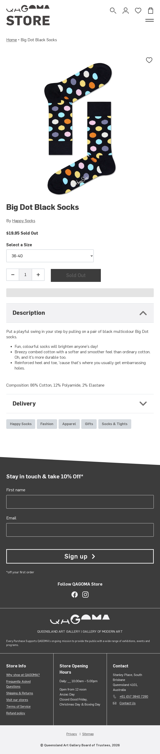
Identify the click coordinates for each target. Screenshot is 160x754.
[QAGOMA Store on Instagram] (85, 594)
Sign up (75, 556)
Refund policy (15, 713)
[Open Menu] (149, 20)
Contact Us (128, 703)
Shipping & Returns (19, 693)
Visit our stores (17, 700)
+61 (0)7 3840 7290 (134, 696)
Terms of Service (18, 706)
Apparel (69, 424)
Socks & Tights (115, 424)
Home (11, 39)
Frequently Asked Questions (18, 683)
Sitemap (88, 734)
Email (11, 517)
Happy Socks (23, 220)
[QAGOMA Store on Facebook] (74, 594)
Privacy (71, 734)
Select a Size (19, 245)
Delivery (24, 403)
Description (28, 312)
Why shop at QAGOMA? (23, 675)
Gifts (89, 424)
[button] (80, 292)
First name (15, 489)
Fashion (46, 424)
